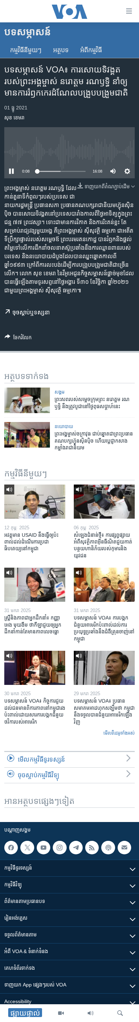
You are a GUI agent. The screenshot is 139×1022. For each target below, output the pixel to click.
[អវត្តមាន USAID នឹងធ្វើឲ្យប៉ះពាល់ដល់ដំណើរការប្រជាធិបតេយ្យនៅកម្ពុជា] (34, 502)
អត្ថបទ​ (61, 50)
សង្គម (60, 392)
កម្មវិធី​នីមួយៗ (26, 50)
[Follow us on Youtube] (43, 847)
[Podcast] (108, 847)
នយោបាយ (64, 426)
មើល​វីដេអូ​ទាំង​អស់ (119, 733)
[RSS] (92, 847)
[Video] (61, 1013)
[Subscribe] (124, 847)
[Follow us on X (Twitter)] (27, 847)
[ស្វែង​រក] (120, 1013)
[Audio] (90, 1013)
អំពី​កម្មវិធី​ (91, 50)
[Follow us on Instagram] (59, 847)
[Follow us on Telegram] (76, 847)
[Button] (18, 338)
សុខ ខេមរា (14, 117)
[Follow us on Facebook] (11, 847)
